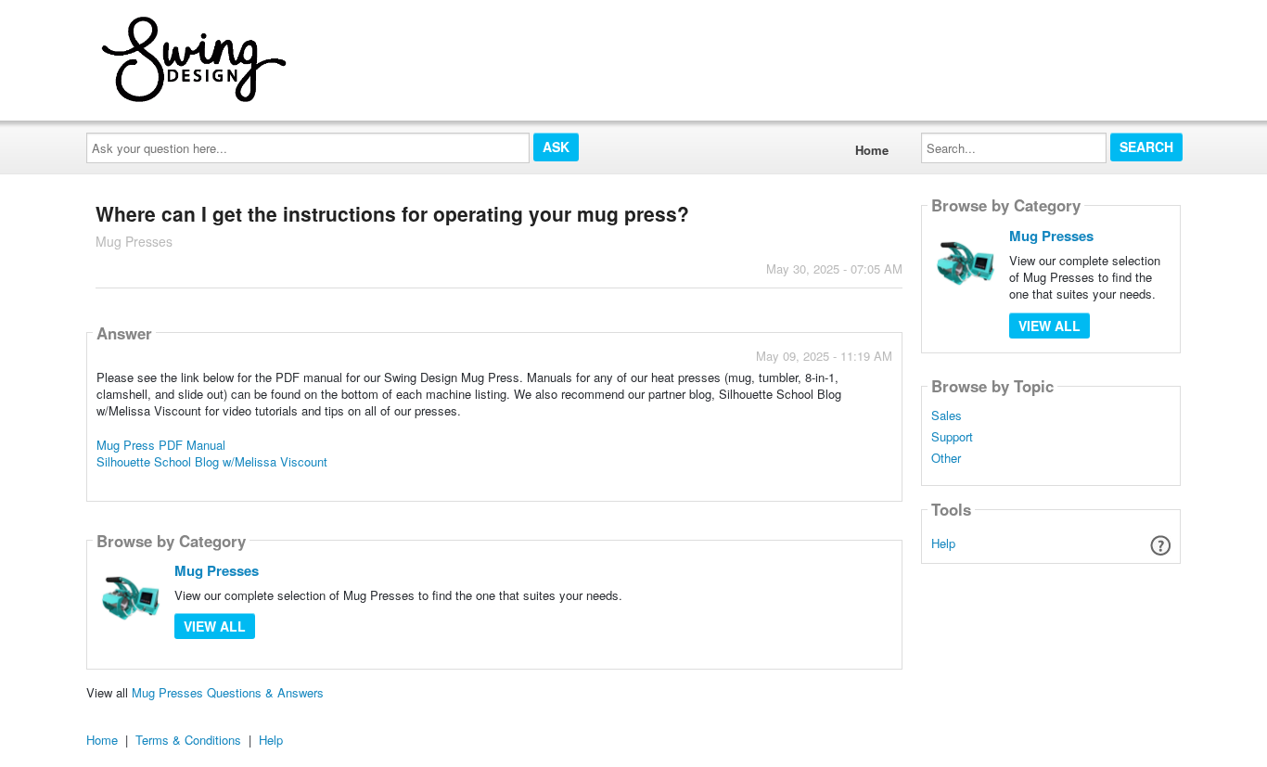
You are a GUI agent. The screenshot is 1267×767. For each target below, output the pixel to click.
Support (952, 436)
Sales (946, 415)
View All (215, 626)
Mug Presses (216, 570)
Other (946, 458)
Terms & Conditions (188, 739)
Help (943, 543)
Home (872, 150)
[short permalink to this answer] (725, 485)
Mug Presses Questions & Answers (228, 692)
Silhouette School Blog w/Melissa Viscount (211, 461)
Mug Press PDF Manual (160, 445)
